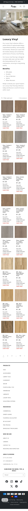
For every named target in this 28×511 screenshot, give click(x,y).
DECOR (5, 383)
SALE (4, 369)
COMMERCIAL (7, 411)
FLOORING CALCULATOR (10, 418)
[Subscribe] (23, 475)
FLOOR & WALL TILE (8, 387)
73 (20, 356)
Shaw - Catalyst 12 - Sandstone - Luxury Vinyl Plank (20, 210)
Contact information (14, 504)
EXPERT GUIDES (7, 414)
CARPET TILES (7, 376)
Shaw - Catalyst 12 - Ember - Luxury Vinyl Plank (6, 210)
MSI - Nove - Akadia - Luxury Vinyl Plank (7, 273)
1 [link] (3, 356)
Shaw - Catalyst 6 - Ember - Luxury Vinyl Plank (20, 116)
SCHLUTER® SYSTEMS (9, 401)
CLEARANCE (6, 380)
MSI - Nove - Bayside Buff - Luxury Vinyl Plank (6, 305)
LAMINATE (6, 394)
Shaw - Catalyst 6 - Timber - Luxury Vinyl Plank (7, 178)
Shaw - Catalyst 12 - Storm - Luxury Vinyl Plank (6, 242)
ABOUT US (6, 438)
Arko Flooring (12, 499)
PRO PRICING (6, 425)
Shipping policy (23, 502)
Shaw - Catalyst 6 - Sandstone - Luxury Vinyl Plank (7, 147)
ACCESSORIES (7, 373)
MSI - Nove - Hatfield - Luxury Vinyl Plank (7, 336)
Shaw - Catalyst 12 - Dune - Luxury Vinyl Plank (20, 178)
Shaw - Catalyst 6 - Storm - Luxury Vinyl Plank (20, 146)
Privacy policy (6, 502)
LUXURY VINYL (7, 397)
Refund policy (20, 499)
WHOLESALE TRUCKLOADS (10, 428)
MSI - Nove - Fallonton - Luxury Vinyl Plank (19, 305)
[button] (3, 6)
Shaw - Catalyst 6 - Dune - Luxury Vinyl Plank (7, 116)
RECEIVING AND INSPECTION (11, 448)
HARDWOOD (6, 390)
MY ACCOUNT (7, 421)
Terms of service (14, 502)
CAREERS (5, 441)
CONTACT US (6, 445)
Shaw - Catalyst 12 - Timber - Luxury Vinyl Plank (20, 242)
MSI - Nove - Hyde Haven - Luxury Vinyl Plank (20, 336)
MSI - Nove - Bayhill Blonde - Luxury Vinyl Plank (20, 273)
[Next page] (24, 356)
